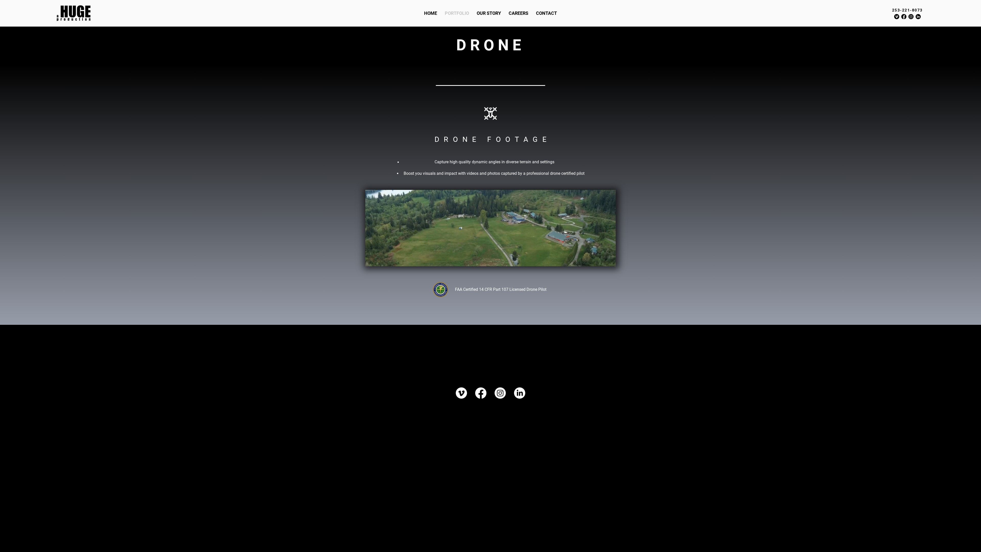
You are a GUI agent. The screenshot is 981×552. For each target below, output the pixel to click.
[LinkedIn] (918, 16)
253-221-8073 (907, 10)
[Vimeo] (896, 16)
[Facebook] (903, 16)
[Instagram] (911, 16)
